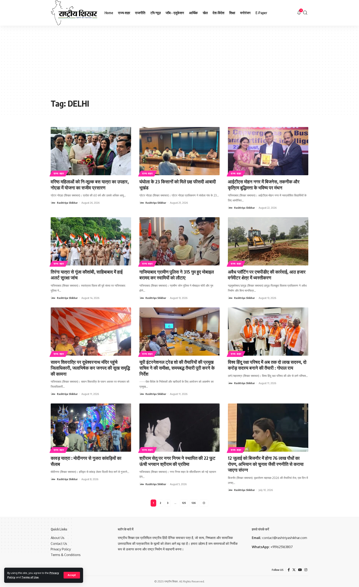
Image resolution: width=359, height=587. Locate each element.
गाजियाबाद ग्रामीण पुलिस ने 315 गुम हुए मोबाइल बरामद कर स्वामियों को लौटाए (176, 275)
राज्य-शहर (59, 173)
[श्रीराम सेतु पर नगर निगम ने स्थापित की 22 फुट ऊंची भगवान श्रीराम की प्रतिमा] (179, 427)
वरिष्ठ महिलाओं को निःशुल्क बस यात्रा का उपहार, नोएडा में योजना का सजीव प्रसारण (90, 184)
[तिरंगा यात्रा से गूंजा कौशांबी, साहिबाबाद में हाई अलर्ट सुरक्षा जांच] (91, 241)
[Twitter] (294, 570)
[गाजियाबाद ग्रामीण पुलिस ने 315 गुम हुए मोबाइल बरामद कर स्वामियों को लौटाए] (179, 241)
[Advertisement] (179, 65)
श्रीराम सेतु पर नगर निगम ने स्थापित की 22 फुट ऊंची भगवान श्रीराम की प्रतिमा (177, 461)
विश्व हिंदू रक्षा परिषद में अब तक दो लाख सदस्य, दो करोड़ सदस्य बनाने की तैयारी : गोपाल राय (267, 365)
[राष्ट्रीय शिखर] (74, 13)
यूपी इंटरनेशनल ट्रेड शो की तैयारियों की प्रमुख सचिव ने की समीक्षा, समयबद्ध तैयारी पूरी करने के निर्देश (177, 368)
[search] (305, 13)
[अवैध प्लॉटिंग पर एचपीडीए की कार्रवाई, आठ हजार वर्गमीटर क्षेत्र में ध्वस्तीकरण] (268, 241)
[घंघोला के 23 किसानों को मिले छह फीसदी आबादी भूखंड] (179, 151)
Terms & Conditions (66, 555)
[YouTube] (300, 570)
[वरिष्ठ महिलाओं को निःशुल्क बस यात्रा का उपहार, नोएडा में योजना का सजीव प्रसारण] (91, 151)
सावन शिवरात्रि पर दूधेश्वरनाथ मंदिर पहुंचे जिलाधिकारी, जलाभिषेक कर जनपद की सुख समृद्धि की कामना (90, 368)
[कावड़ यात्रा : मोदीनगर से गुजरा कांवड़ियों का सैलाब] (91, 427)
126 (194, 502)
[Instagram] (305, 570)
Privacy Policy (61, 549)
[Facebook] (289, 570)
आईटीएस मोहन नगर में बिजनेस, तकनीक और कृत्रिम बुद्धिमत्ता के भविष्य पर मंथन (264, 184)
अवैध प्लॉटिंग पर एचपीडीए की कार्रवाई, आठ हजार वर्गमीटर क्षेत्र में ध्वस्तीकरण (267, 275)
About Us (57, 538)
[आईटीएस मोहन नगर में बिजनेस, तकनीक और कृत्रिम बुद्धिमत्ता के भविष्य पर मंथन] (268, 151)
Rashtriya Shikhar (67, 202)
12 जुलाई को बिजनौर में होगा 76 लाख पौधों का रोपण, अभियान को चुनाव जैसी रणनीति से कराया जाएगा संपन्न (266, 464)
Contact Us (59, 543)
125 (184, 502)
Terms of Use (30, 577)
